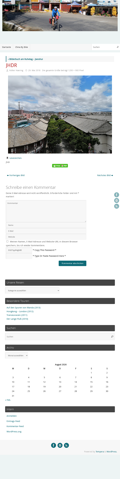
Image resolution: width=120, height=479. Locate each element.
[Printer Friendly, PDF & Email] (60, 165)
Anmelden (12, 415)
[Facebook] (116, 194)
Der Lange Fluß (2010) (17, 318)
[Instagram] (116, 200)
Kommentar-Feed (15, 426)
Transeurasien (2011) (17, 314)
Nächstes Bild (104, 175)
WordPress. (112, 451)
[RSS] (116, 206)
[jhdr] (60, 115)
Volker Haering (16, 70)
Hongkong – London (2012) (20, 311)
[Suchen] (117, 47)
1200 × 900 (73, 70)
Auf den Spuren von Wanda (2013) (24, 307)
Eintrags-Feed (13, 421)
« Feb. (8, 399)
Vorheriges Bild (17, 175)
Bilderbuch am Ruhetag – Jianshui (25, 59)
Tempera (100, 451)
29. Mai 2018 (34, 70)
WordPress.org (14, 431)
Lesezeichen (16, 157)
